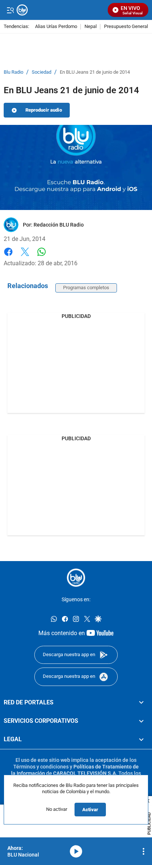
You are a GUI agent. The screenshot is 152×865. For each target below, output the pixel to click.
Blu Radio (13, 72)
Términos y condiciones (41, 767)
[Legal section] (141, 739)
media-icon (76, 851)
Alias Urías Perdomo (56, 26)
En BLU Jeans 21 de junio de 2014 (95, 72)
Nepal (90, 26)
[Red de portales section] (141, 702)
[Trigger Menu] (10, 10)
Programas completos (86, 287)
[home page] (76, 577)
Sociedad (41, 72)
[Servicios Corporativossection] (141, 721)
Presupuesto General (126, 26)
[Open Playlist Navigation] (143, 851)
